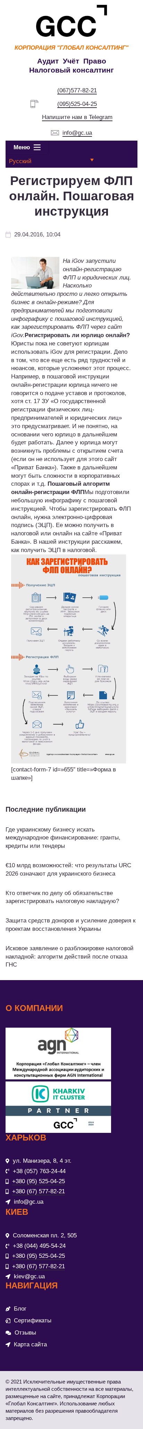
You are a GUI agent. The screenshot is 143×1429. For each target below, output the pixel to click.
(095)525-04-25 (77, 104)
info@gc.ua (77, 132)
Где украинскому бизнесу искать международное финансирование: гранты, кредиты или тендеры (63, 838)
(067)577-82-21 (77, 90)
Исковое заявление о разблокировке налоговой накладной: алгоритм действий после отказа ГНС (70, 956)
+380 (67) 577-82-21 (38, 1191)
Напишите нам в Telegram (77, 117)
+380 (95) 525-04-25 (38, 1181)
